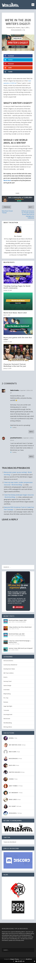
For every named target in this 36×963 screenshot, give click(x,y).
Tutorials (6, 710)
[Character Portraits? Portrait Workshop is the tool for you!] (18, 352)
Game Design (7, 685)
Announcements (16, 30)
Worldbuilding (8, 723)
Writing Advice (8, 727)
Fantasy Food (7, 681)
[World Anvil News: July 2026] (6, 635)
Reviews (6, 702)
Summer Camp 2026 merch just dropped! (20, 648)
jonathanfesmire (16, 438)
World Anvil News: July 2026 (16, 634)
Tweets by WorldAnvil (10, 842)
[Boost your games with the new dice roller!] (18, 326)
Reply (31, 432)
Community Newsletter (20, 622)
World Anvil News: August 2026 (17, 620)
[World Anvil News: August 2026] (6, 621)
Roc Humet (16, 27)
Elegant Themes (14, 959)
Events (16, 650)
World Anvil (7, 180)
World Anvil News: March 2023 (15, 313)
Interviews (6, 689)
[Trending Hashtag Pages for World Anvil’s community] (18, 274)
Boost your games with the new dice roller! (18, 338)
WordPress (29, 959)
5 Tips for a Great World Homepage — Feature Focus (20, 641)
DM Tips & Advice (8, 673)
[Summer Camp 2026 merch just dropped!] (6, 649)
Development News (9, 669)
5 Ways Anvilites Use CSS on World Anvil (20, 627)
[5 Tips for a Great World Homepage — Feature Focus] (6, 642)
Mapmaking (7, 694)
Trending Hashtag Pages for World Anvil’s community (17, 287)
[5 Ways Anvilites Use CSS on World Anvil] (6, 628)
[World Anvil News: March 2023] (18, 301)
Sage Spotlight (8, 706)
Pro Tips (17, 628)
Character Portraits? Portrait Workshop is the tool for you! (15, 365)
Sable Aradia (14, 390)
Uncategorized (8, 714)
